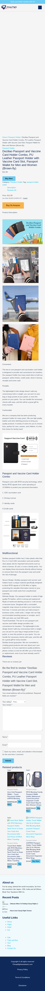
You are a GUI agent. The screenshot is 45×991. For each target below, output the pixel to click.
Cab (8, 937)
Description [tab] (11, 187)
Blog (9, 946)
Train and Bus (12, 940)
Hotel (9, 927)
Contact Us (11, 948)
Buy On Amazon (13, 205)
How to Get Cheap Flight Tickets (21, 911)
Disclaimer (23, 985)
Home (4, 137)
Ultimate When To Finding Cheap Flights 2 (24, 904)
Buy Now (9, 178)
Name (5, 737)
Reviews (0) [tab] (11, 190)
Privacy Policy (22, 969)
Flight (9, 924)
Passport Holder (14, 137)
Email (5, 745)
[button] (32, 7)
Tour (9, 943)
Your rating (7, 702)
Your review (7, 705)
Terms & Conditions (22, 977)
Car (8, 930)
